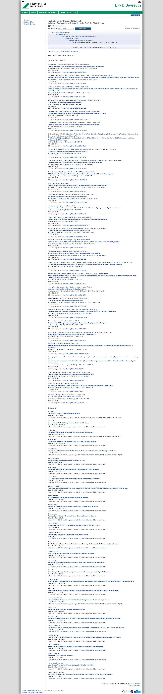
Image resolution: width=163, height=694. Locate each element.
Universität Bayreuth (59, 32)
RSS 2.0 (137, 28)
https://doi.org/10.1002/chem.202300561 (75, 180)
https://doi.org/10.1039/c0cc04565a (73, 403)
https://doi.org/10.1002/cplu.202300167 (74, 146)
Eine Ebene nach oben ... (57, 26)
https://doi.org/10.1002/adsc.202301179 (74, 168)
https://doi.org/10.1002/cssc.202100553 (74, 270)
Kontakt (24, 692)
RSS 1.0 (129, 28)
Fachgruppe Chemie (72, 38)
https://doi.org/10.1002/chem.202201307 (75, 248)
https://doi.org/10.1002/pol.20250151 (74, 97)
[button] (83, 28)
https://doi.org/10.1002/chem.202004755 (75, 317)
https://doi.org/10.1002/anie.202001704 (74, 306)
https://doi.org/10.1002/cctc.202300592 (74, 157)
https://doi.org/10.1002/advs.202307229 (75, 108)
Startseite (25, 12)
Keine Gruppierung (110, 47)
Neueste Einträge (29, 24)
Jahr (84, 47)
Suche (69, 12)
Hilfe (75, 12)
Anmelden (137, 12)
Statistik (62, 12)
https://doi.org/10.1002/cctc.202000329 (74, 340)
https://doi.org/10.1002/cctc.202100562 (74, 284)
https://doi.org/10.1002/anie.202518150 (74, 83)
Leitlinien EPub (29, 22)
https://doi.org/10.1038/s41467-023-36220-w (76, 225)
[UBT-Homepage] (34, 9)
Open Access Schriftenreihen (48, 12)
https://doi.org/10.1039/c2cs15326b (73, 380)
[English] (139, 2)
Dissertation (74, 51)
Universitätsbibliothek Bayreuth (31, 690)
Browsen (33, 12)
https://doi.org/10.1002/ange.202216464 (75, 202)
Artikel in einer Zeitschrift (62, 51)
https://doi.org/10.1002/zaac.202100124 (75, 259)
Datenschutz (39, 692)
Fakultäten (61, 34)
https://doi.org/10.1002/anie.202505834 (74, 72)
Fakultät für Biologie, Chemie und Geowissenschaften (78, 36)
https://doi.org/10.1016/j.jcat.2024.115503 (75, 119)
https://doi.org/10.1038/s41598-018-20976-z (76, 353)
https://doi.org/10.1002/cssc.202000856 (74, 329)
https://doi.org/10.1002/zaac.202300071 (75, 191)
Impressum (31, 692)
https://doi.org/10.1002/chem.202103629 (75, 236)
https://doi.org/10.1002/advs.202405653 (75, 131)
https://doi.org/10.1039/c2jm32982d (73, 369)
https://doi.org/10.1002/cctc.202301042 (74, 214)
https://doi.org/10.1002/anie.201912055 (74, 295)
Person (89, 47)
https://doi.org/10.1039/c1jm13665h (73, 391)
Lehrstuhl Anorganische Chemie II (80, 40)
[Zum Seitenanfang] (134, 685)
